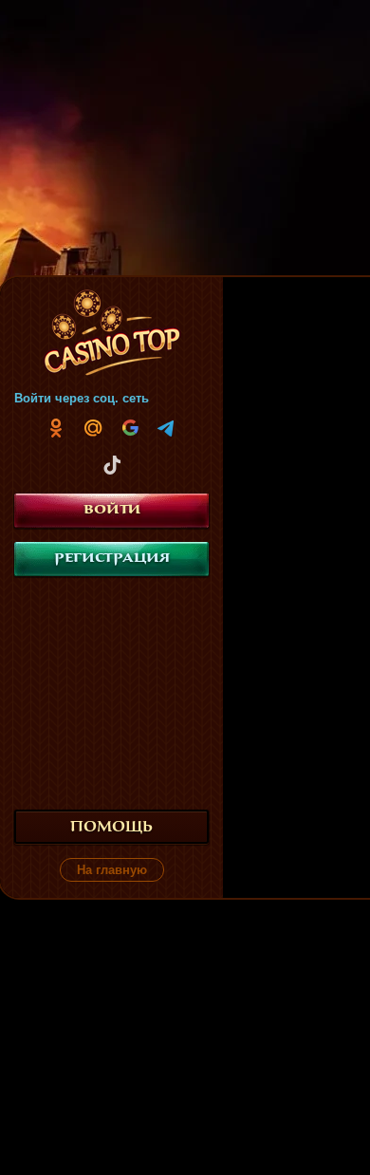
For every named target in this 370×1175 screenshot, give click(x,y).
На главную (112, 870)
